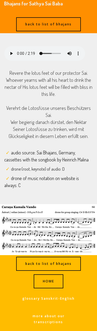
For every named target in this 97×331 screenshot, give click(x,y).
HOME (48, 281)
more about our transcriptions (49, 319)
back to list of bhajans (48, 24)
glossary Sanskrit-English (48, 298)
